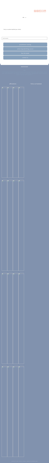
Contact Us (25, 57)
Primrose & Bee (34, 461)
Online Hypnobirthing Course (25, 49)
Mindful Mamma (22, 461)
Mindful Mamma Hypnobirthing (24, 5)
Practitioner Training (25, 44)
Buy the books (25, 53)
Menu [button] (25, 17)
